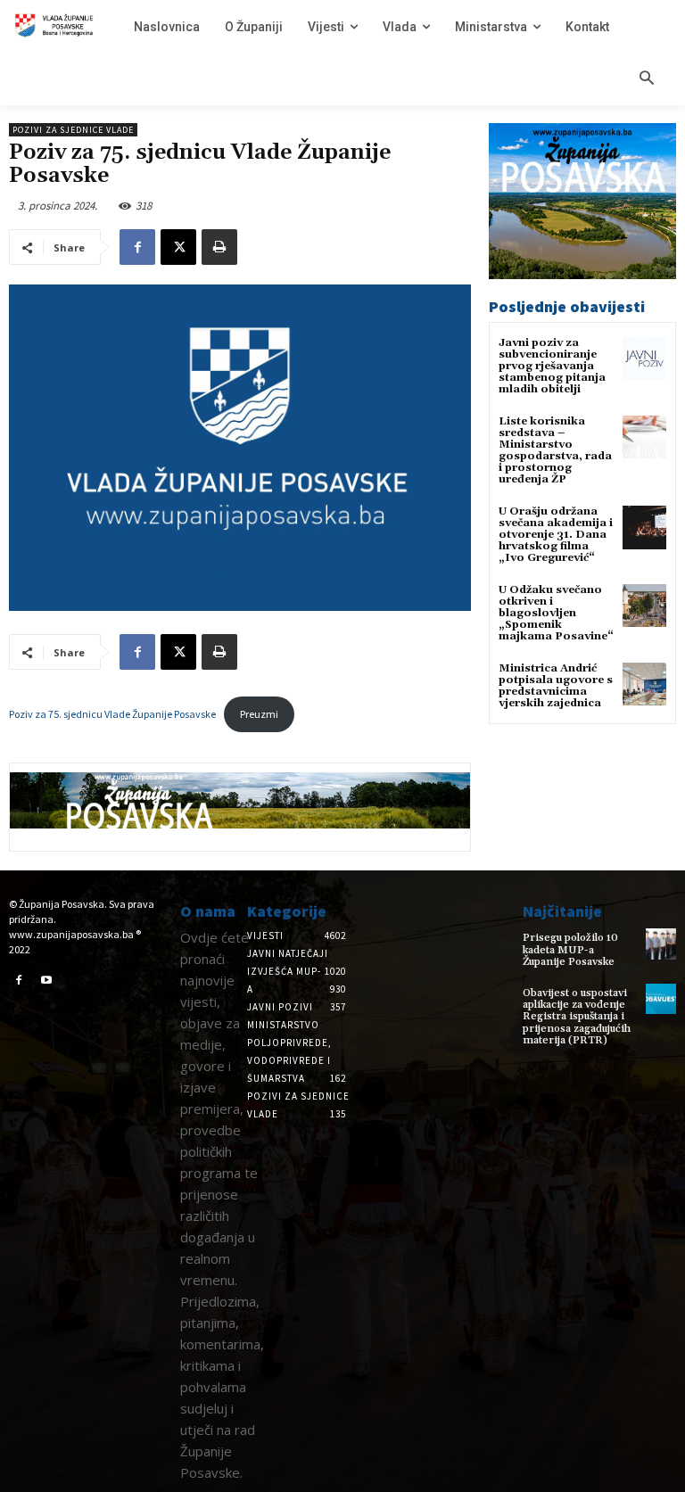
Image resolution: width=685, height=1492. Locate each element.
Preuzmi (259, 714)
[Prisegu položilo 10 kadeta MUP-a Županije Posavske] (661, 943)
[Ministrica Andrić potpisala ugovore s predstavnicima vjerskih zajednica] (644, 684)
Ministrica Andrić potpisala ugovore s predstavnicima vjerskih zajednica (556, 686)
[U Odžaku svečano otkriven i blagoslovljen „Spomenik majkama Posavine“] (644, 606)
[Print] (219, 247)
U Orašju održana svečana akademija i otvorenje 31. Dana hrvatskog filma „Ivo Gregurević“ (556, 535)
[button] (647, 79)
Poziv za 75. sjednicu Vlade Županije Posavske (112, 714)
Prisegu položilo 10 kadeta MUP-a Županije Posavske (570, 949)
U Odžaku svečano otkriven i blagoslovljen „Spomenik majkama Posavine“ (556, 613)
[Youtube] (47, 981)
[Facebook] (137, 247)
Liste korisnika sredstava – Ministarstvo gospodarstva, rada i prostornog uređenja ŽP (555, 451)
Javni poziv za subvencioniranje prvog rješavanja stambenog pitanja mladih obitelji (552, 366)
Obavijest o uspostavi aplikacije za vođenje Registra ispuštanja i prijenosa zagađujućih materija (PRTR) (577, 1016)
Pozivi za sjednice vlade (73, 130)
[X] (178, 247)
